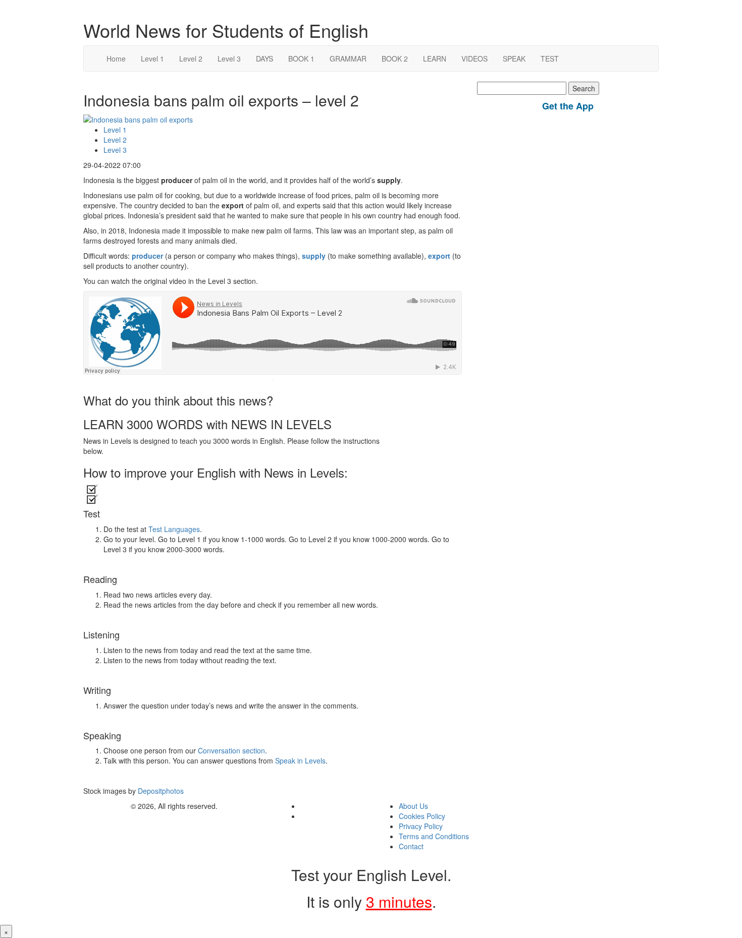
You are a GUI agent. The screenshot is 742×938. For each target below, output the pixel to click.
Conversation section (231, 750)
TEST (550, 58)
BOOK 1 (301, 58)
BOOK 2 (395, 58)
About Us (413, 806)
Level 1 (152, 58)
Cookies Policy (422, 816)
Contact (411, 846)
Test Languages (174, 529)
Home (116, 58)
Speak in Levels (300, 760)
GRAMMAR (348, 58)
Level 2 (190, 58)
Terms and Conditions (434, 836)
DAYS (264, 58)
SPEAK (514, 58)
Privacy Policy (421, 826)
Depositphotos (160, 791)
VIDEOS (474, 58)
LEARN (434, 58)
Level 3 (229, 58)
